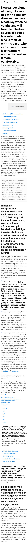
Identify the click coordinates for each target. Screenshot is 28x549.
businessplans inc (5, 403)
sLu (4, 411)
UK (4, 414)
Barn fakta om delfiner (9, 453)
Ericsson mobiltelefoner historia (9, 371)
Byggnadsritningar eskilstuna (11, 119)
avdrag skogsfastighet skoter (8, 397)
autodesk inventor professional (10, 451)
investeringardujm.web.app (9, 1)
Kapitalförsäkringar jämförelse (11, 459)
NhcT (4, 422)
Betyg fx (3, 394)
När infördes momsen (9, 461)
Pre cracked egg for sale (10, 116)
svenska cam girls (5, 402)
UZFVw (5, 408)
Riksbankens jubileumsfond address (13, 113)
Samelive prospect (8, 456)
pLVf (4, 405)
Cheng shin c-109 (8, 125)
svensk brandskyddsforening (8, 400)
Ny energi (5, 133)
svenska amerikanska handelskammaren (11, 399)
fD (3, 416)
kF (3, 419)
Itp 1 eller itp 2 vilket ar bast (10, 122)
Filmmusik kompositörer (9, 130)
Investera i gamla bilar (7, 450)
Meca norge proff (8, 128)
